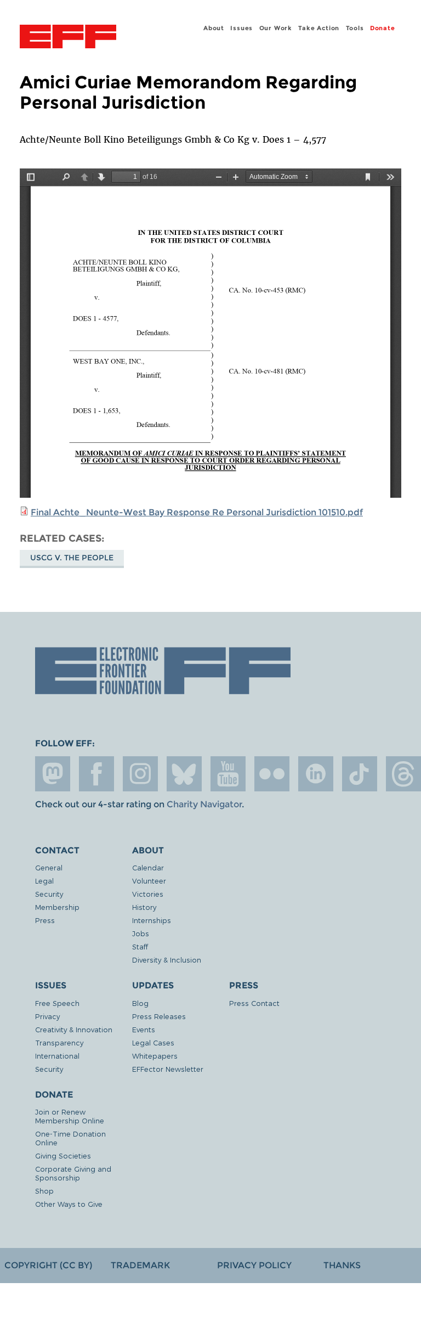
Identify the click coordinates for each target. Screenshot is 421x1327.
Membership (57, 907)
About (213, 28)
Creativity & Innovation (73, 1029)
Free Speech (57, 1003)
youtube (228, 773)
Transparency (59, 1042)
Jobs (140, 933)
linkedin (315, 773)
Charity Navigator (204, 804)
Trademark (140, 1265)
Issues (241, 28)
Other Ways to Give (69, 1204)
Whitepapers (155, 1056)
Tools (355, 28)
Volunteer (149, 880)
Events (143, 1029)
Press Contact (254, 1003)
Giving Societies (63, 1155)
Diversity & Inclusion (166, 959)
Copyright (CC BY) (48, 1265)
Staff (140, 946)
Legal (44, 880)
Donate (382, 28)
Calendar (148, 867)
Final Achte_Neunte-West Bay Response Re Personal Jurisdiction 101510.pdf (197, 512)
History (144, 907)
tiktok (359, 773)
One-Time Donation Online (70, 1137)
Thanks (342, 1265)
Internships (151, 920)
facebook (96, 773)
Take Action (318, 28)
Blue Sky (184, 773)
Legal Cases (153, 1042)
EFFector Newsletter (167, 1069)
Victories (147, 894)
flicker (271, 773)
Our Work (275, 28)
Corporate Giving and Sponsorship (73, 1173)
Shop (44, 1191)
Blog (140, 1003)
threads (403, 773)
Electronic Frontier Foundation (68, 38)
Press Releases (159, 1016)
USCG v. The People (71, 558)
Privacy (47, 1016)
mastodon (52, 773)
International (57, 1056)
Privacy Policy (254, 1265)
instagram (140, 773)
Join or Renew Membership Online (69, 1115)
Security (49, 894)
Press (45, 920)
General (48, 867)
